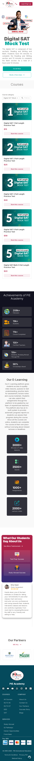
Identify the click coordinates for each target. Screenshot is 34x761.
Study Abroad (9, 724)
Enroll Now (17, 69)
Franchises (8, 734)
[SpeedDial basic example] (29, 757)
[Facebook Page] (3, 688)
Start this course (17, 133)
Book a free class (16, 75)
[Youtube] (8, 688)
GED (5, 709)
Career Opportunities (11, 731)
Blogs (21, 713)
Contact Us (23, 703)
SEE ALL (16, 644)
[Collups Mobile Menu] (3, 3)
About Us (22, 699)
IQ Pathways (8, 727)
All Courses (8, 699)
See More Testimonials (12, 546)
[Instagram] (21, 688)
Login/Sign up (26, 4)
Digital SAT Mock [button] (10, 98)
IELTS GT (7, 706)
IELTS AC (7, 703)
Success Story (24, 709)
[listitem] (9, 699)
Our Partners (24, 706)
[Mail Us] (12, 688)
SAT (5, 713)
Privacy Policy (24, 755)
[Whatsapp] (17, 688)
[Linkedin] (26, 688)
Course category (8, 95)
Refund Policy (17, 758)
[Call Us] (16, 3)
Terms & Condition (11, 755)
